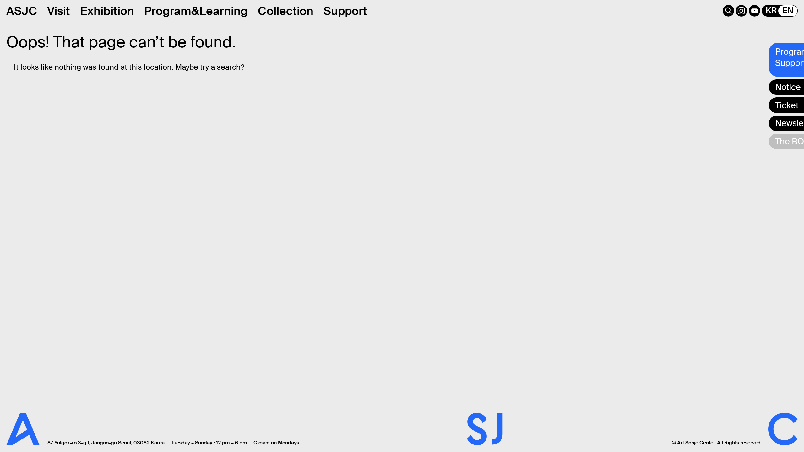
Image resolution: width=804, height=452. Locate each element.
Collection (285, 11)
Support (345, 11)
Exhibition (107, 11)
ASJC (21, 11)
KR (771, 10)
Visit (58, 11)
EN (787, 10)
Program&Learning (196, 11)
